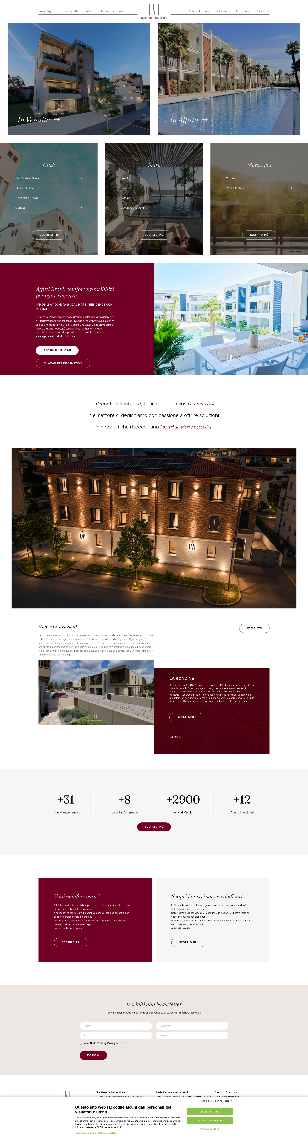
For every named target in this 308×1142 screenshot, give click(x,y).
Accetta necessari (210, 1120)
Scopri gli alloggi (57, 350)
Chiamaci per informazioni (63, 363)
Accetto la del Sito (104, 1043)
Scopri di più (49, 235)
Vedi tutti (254, 628)
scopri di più (71, 942)
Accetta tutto (209, 1111)
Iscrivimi (93, 1055)
